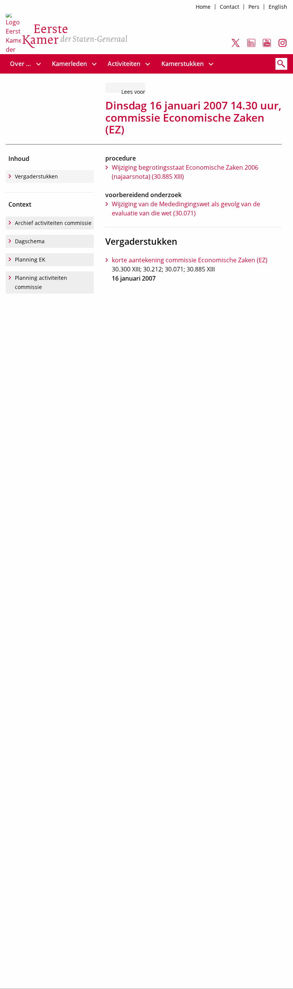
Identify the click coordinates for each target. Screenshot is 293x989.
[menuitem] (20, 64)
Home (203, 6)
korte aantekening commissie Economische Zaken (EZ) (189, 260)
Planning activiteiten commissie (41, 282)
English (278, 6)
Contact (229, 6)
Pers (253, 6)
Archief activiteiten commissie (53, 222)
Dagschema (30, 241)
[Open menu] (38, 64)
